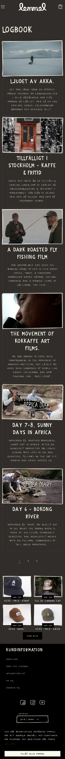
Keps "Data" (17, 629)
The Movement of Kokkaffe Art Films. (32, 340)
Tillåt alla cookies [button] (32, 753)
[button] (2, 6)
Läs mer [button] (10, 743)
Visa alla (32, 635)
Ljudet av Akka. (32, 81)
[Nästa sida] (45, 561)
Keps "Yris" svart (17, 600)
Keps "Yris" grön (48, 629)
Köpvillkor (12, 659)
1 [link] (19, 561)
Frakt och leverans (17, 666)
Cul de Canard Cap (48, 600)
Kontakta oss (13, 687)
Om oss (10, 680)
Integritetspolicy (15, 673)
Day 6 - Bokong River (33, 512)
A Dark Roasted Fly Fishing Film (32, 253)
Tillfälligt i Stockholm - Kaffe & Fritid (32, 165)
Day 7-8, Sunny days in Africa (32, 428)
